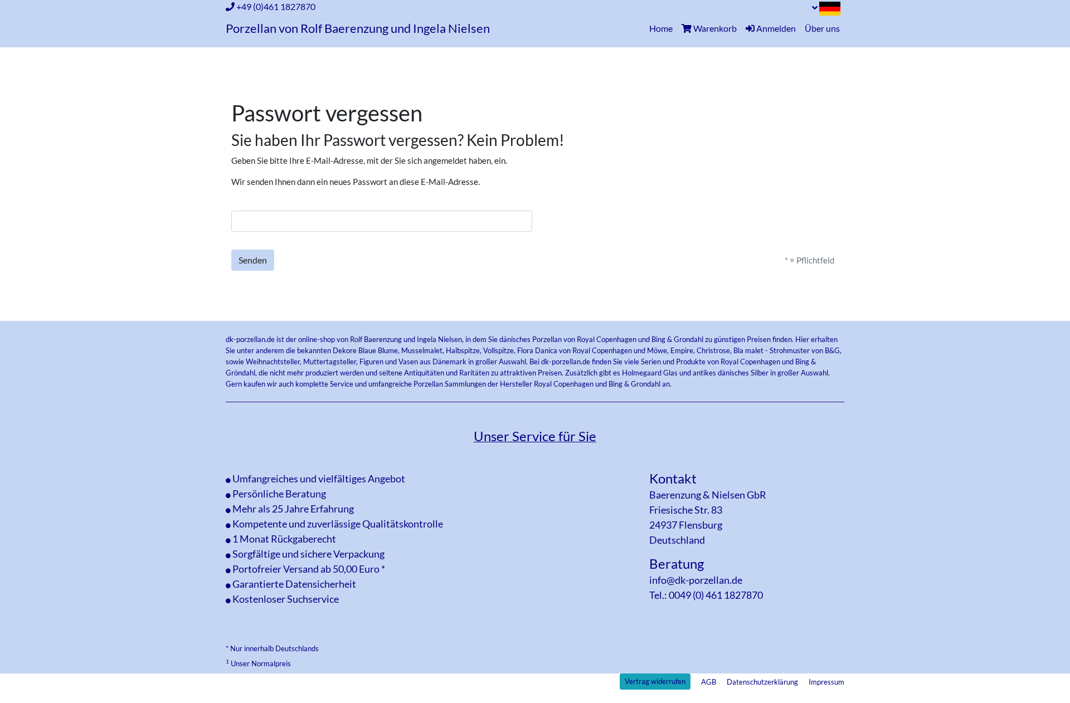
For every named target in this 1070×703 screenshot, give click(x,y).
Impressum (826, 681)
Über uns (822, 28)
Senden (253, 260)
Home (663, 27)
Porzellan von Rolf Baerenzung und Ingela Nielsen (358, 28)
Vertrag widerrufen (655, 681)
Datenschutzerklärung (762, 681)
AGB (708, 681)
